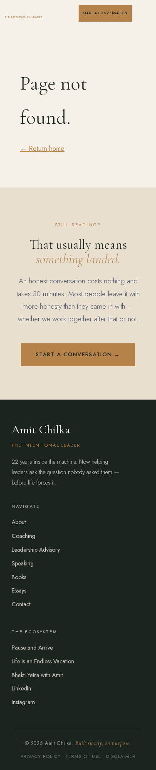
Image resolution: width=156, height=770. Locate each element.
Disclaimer (121, 756)
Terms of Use (83, 756)
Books (19, 577)
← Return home (42, 148)
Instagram (23, 702)
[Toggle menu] (143, 13)
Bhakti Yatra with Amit (37, 675)
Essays (19, 590)
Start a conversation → (78, 354)
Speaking (23, 563)
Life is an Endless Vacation (43, 661)
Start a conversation (105, 12)
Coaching (23, 536)
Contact (21, 604)
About (19, 522)
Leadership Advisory (36, 549)
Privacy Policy (40, 756)
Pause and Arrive (32, 647)
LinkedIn (21, 688)
